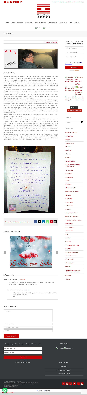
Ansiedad (68, 150)
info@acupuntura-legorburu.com (75, 2)
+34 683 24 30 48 (63, 2)
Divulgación (69, 177)
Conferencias (69, 170)
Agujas (68, 139)
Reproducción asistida (72, 252)
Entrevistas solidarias (72, 191)
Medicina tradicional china (73, 220)
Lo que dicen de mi (71, 213)
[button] (4, 390)
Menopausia (69, 223)
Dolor (67, 181)
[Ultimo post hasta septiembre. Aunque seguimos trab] (79, 81)
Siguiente (54, 42)
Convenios (69, 173)
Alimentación (70, 143)
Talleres (68, 266)
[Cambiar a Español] (47, 390)
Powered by (7, 392)
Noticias (68, 238)
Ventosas (68, 275)
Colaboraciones (70, 161)
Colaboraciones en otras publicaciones (73, 165)
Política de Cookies (64, 373)
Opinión (68, 241)
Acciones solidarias (71, 132)
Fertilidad (69, 198)
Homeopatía (69, 202)
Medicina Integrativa (72, 216)
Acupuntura (69, 136)
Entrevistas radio (71, 188)
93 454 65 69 (55, 2)
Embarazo (69, 184)
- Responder (22, 279)
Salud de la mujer (71, 256)
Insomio (68, 209)
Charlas (68, 157)
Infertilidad (69, 206)
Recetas (68, 248)
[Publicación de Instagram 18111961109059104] (69, 81)
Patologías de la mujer (72, 245)
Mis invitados (70, 227)
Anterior (47, 42)
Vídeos (68, 279)
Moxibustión (69, 231)
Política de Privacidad (64, 370)
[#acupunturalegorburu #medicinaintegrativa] (69, 90)
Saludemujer (69, 263)
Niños (67, 234)
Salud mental (70, 259)
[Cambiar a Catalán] (38, 28)
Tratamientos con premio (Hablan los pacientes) (73, 271)
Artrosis (68, 154)
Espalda (68, 195)
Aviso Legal (64, 366)
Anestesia (69, 147)
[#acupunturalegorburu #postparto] (69, 100)
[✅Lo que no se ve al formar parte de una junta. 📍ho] (79, 90)
